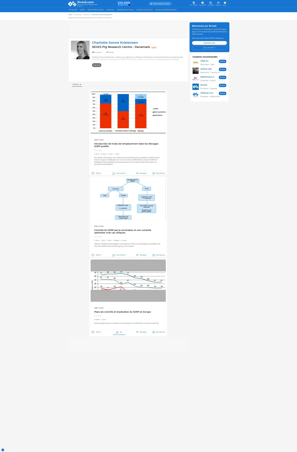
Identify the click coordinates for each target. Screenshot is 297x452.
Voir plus (96, 65)
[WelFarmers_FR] (196, 79)
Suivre (222, 61)
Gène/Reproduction (125, 10)
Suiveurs (97, 52)
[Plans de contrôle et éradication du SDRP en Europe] (128, 281)
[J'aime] (93, 173)
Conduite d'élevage (144, 10)
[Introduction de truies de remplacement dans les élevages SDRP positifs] (128, 112)
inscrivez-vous (209, 43)
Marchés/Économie (95, 10)
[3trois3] (196, 87)
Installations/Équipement (166, 10)
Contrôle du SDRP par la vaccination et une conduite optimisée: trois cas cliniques (122, 231)
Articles (110, 52)
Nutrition (110, 10)
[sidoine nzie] (196, 71)
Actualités (72, 10)
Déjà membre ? (209, 47)
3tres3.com (85, 2)
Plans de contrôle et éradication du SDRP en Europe (122, 312)
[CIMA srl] (196, 63)
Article (101, 140)
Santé (82, 10)
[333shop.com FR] (196, 95)
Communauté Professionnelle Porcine (87, 5)
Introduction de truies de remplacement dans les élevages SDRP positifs (126, 145)
